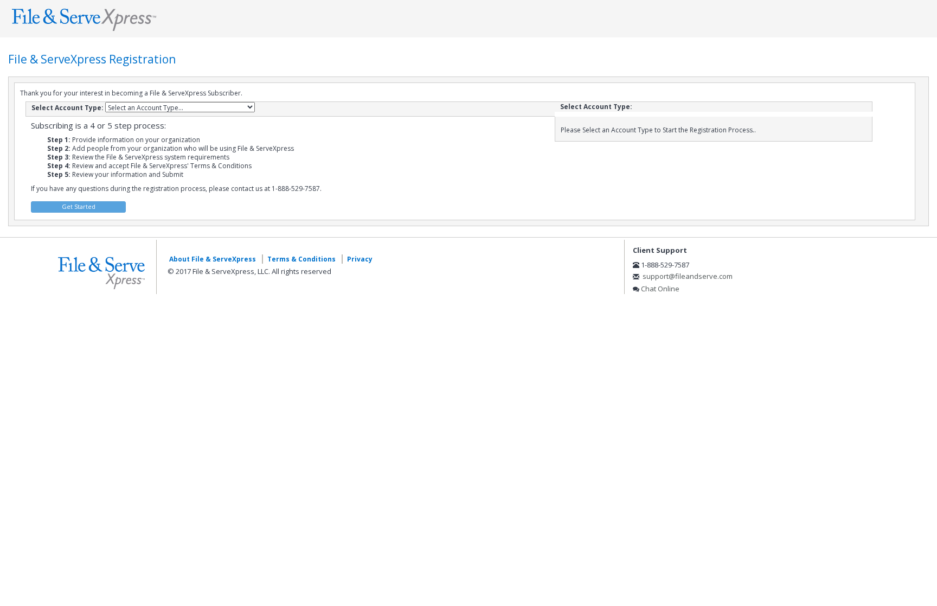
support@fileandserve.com (688, 276)
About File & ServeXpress (212, 259)
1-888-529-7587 (665, 265)
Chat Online (660, 289)
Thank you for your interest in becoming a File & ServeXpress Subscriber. (131, 93)
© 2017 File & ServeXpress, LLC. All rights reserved (249, 271)
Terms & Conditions (301, 259)
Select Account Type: (67, 107)
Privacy (360, 259)
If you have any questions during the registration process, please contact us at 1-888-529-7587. (176, 188)
